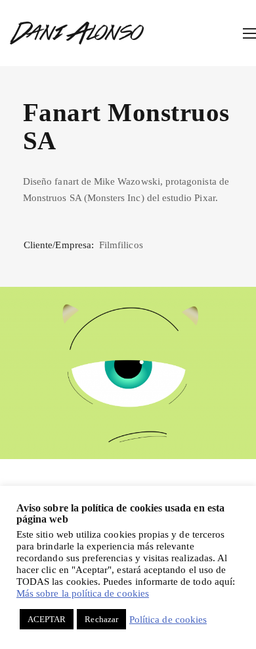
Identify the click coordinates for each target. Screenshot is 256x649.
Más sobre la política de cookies (82, 593)
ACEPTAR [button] (47, 619)
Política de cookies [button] (168, 619)
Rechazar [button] (101, 619)
